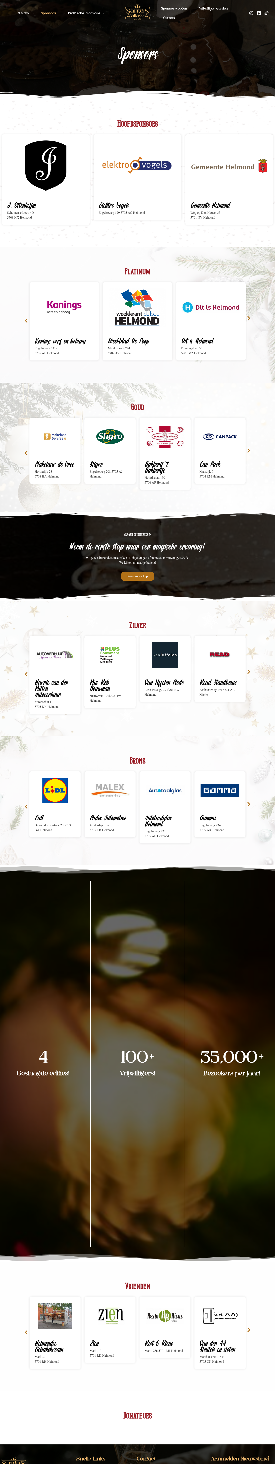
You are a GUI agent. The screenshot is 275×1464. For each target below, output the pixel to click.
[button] (26, 320)
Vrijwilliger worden (213, 8)
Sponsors (48, 13)
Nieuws (23, 13)
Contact (169, 18)
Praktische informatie (84, 13)
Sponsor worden (174, 8)
